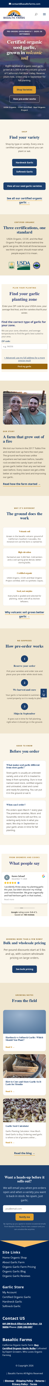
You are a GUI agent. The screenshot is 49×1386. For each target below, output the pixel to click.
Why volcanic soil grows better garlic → (24, 614)
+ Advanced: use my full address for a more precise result (24, 359)
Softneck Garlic (24, 171)
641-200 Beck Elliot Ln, (14, 1323)
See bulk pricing (24, 969)
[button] (44, 693)
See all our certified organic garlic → (24, 200)
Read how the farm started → (22, 484)
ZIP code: (5, 341)
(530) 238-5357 (24, 1327)
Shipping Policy (24, 1380)
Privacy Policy (20, 1384)
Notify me (24, 1217)
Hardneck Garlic (24, 162)
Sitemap (9, 1380)
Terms (33, 1384)
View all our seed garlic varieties (24, 186)
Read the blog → (24, 1153)
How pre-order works (24, 98)
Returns (39, 1380)
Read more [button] (9, 899)
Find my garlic (24, 366)
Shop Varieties (24, 89)
